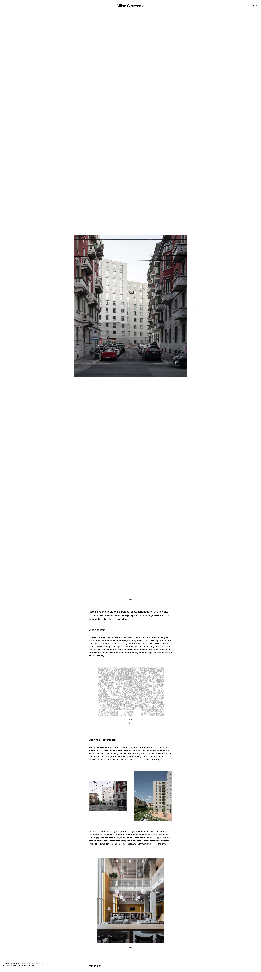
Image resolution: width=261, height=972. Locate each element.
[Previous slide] (98, 308)
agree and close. (29, 965)
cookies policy (17, 965)
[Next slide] (162, 308)
